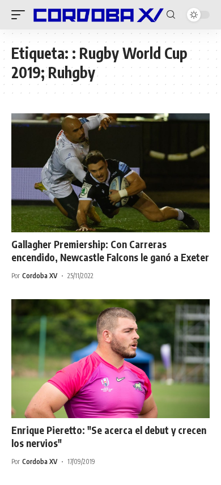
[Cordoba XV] (97, 15)
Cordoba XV (39, 275)
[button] (21, 15)
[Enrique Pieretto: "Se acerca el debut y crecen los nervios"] (110, 358)
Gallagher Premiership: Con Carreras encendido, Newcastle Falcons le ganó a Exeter (110, 251)
